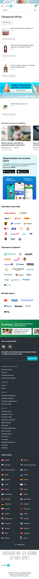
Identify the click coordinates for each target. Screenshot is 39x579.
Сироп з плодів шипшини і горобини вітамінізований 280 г (23, 66)
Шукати (35, 10)
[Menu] (2, 6)
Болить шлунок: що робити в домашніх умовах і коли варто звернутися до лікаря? (13, 144)
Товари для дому (6, 434)
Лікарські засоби (6, 411)
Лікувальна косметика (8, 420)
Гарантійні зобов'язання (8, 395)
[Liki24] (5, 565)
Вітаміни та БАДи (6, 417)
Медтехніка (4, 425)
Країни (3, 388)
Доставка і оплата (6, 369)
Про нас (3, 385)
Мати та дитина (6, 431)
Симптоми (4, 448)
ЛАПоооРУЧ (5, 436)
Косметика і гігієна (7, 414)
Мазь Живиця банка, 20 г (19, 104)
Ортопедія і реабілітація (8, 428)
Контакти (4, 372)
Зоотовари (4, 439)
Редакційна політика (7, 398)
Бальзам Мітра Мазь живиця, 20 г (22, 28)
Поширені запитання (7, 375)
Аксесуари (4, 445)
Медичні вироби (6, 422)
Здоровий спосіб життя (8, 442)
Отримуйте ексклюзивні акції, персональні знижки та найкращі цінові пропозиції (18, 353)
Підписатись (32, 358)
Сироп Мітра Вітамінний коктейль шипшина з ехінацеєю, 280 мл (22, 46)
